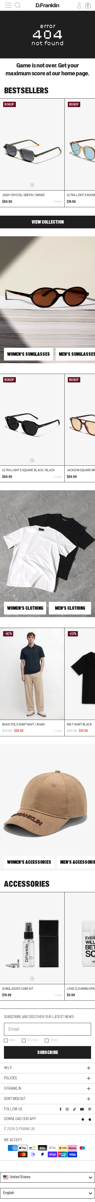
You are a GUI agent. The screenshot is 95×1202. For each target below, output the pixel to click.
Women (32, 1040)
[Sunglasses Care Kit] (32, 938)
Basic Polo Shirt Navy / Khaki (23, 724)
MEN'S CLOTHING (70, 608)
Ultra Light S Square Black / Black (28, 470)
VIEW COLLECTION (48, 222)
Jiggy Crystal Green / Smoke (23, 195)
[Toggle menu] (8, 5)
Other (54, 1040)
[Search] (17, 5)
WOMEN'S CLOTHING (25, 608)
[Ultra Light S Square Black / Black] (32, 420)
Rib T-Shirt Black (79, 724)
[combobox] (47, 1177)
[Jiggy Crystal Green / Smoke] (32, 144)
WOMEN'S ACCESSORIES (29, 862)
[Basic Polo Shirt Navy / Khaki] (32, 674)
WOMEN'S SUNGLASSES (28, 354)
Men (12, 1040)
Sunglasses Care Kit (17, 988)
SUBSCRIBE (47, 1052)
